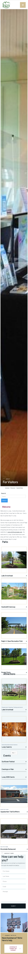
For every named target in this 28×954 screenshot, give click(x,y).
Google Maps (19, 487)
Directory (12, 487)
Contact (7, 487)
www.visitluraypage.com (14, 532)
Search (3, 493)
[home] (6, 5)
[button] (23, 5)
